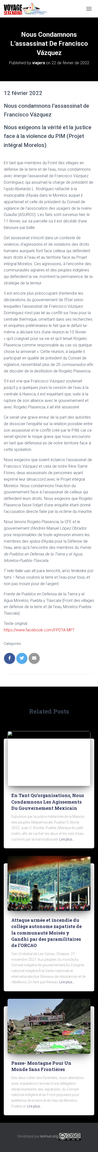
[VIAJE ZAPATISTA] (28, 8)
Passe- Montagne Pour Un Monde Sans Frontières (41, 1066)
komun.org (49, 1136)
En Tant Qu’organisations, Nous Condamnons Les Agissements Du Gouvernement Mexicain (47, 801)
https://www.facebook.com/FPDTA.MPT (39, 630)
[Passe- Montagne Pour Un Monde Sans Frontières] (49, 1026)
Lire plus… (67, 839)
